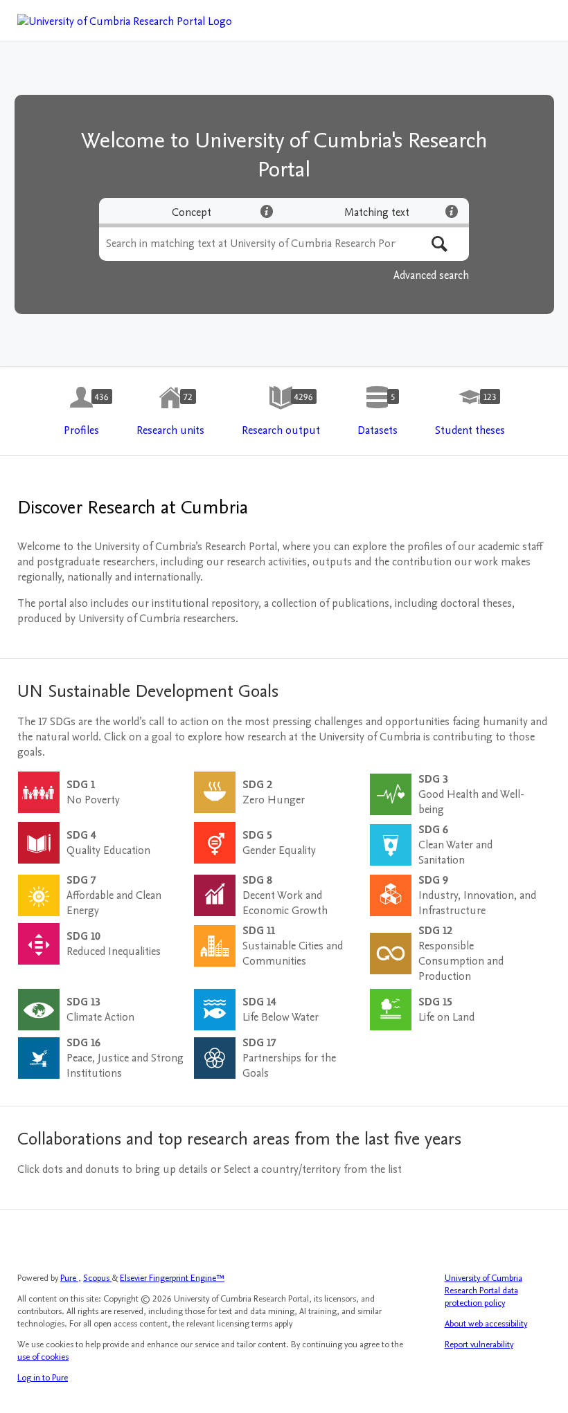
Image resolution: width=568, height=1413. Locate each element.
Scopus (97, 1278)
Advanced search (431, 275)
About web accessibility (486, 1324)
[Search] (439, 244)
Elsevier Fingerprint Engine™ (172, 1278)
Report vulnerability (479, 1344)
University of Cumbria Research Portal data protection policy (483, 1290)
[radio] (191, 212)
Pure (69, 1278)
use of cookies (43, 1357)
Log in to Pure (42, 1377)
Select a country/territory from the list (313, 1169)
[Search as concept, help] (267, 211)
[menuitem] (81, 411)
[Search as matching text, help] (452, 211)
